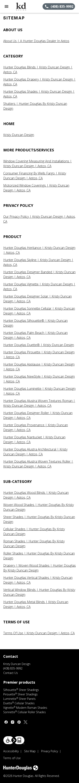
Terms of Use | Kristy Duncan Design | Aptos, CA (39, 633)
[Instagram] (12, 722)
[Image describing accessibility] (14, 740)
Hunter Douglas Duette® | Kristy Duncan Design (38, 345)
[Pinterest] (19, 722)
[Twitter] (25, 722)
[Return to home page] (25, 6)
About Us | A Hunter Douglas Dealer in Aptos (36, 41)
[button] (6, 6)
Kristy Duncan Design (18, 135)
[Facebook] (6, 722)
